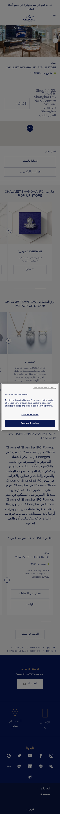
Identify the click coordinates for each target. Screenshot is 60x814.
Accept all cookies (30, 423)
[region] (30, 407)
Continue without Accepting (44, 387)
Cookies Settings (30, 414)
